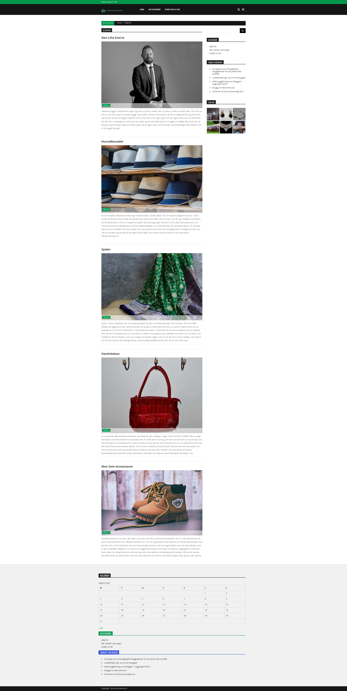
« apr (101, 628)
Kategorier (154, 9)
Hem (142, 9)
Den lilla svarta (112, 38)
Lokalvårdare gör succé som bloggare (229, 77)
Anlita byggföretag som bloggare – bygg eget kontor (227, 82)
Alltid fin (106, 105)
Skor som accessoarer (117, 466)
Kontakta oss (172, 9)
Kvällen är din (215, 53)
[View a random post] (243, 9)
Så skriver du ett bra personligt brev (227, 91)
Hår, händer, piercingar (219, 50)
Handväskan (110, 354)
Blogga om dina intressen (223, 87)
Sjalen (105, 249)
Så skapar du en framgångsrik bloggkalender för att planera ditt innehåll (226, 71)
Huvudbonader (112, 141)
